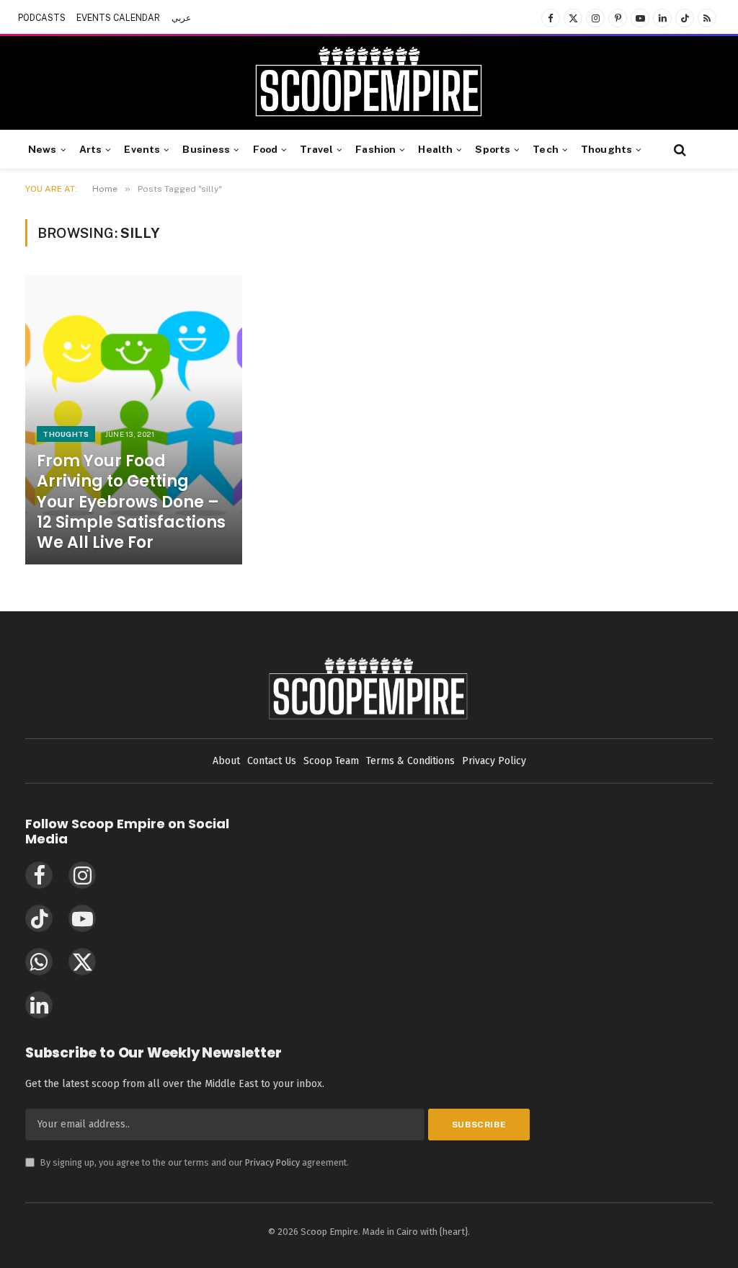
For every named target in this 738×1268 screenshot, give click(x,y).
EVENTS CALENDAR (118, 18)
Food (265, 149)
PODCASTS (42, 18)
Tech (546, 149)
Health (435, 149)
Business (206, 149)
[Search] (678, 149)
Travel (316, 149)
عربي (181, 18)
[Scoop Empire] (369, 83)
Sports (492, 149)
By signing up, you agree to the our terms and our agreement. (187, 1162)
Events (142, 149)
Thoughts (606, 149)
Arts (90, 149)
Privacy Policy (272, 1162)
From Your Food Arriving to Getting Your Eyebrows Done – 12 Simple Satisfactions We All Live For (131, 502)
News (42, 149)
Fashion (375, 149)
